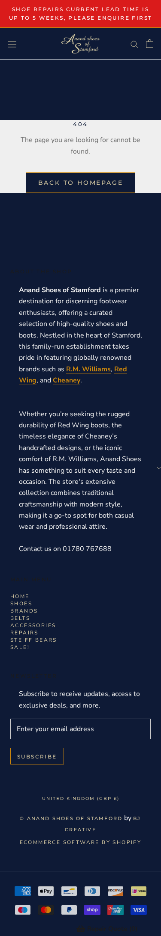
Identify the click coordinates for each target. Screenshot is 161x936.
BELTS (20, 618)
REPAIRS (24, 632)
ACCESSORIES (33, 625)
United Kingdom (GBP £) (80, 798)
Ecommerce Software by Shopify (81, 842)
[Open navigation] (12, 43)
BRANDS (24, 610)
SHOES (21, 603)
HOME (20, 596)
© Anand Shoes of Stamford (71, 818)
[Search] (134, 44)
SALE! (20, 647)
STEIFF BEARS (33, 640)
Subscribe (37, 756)
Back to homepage (80, 183)
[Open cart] (149, 43)
